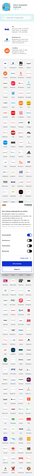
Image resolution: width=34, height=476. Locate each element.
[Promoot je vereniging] (9, 10)
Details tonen (24, 258)
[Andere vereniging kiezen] (3, 10)
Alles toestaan (17, 263)
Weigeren (17, 269)
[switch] (29, 240)
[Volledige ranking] (9, 4)
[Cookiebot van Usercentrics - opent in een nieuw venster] (24, 205)
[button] (17, 29)
